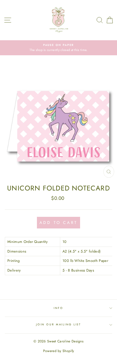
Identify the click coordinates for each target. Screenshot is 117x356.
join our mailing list (58, 325)
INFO (58, 308)
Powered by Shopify (58, 350)
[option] (58, 47)
